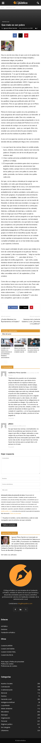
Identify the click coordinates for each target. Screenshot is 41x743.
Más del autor (6, 334)
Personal (4, 721)
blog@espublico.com (25, 603)
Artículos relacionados (9, 331)
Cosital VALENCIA (7, 655)
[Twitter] (26, 609)
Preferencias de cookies (9, 666)
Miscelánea (5, 712)
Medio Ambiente (6, 709)
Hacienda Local (5, 21)
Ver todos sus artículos (9, 555)
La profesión (5, 705)
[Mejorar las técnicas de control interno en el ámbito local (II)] (20, 342)
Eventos (4, 696)
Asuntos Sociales (7, 684)
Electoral (4, 693)
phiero (10, 424)
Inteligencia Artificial (8, 702)
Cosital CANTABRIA (7, 649)
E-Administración (7, 690)
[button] (38, 3)
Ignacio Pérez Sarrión (10, 28)
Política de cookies (7, 664)
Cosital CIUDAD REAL (8, 652)
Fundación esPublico (8, 632)
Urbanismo (5, 730)
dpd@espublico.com (6, 511)
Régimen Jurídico (6, 724)
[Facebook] (15, 609)
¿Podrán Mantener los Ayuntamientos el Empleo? (10, 320)
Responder (11, 418)
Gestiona (4, 629)
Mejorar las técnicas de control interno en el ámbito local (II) (20, 350)
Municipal (4, 715)
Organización (5, 718)
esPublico (4, 626)
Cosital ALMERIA (6, 646)
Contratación (5, 687)
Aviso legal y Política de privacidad (12, 661)
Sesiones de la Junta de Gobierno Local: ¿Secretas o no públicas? (31, 321)
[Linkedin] (20, 609)
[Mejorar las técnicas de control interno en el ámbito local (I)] (34, 342)
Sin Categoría (5, 727)
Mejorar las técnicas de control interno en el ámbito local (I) (33, 350)
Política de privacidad (15, 513)
